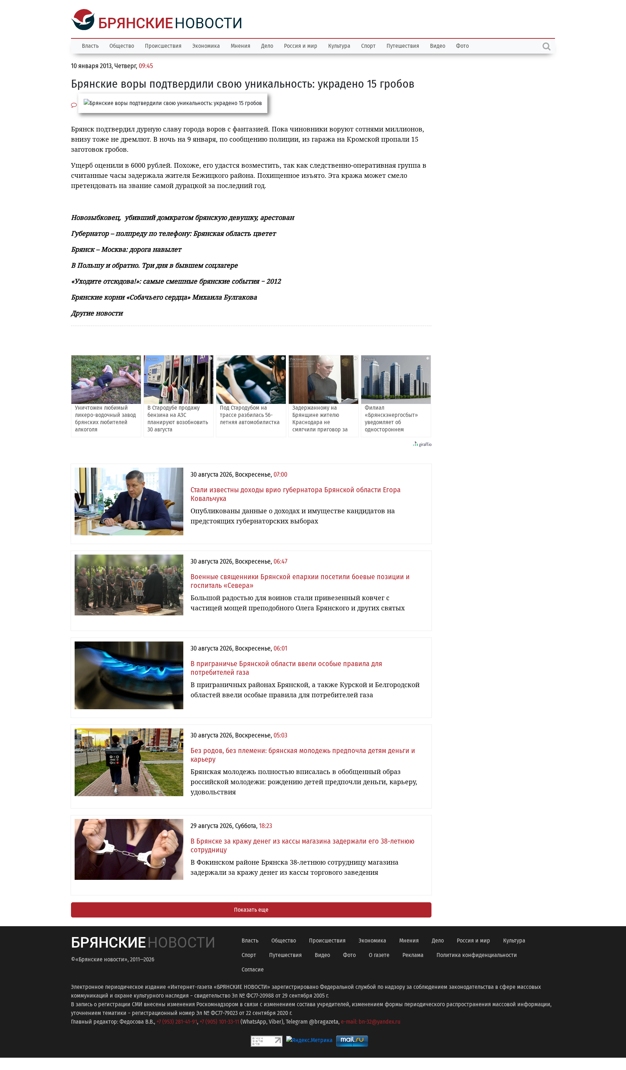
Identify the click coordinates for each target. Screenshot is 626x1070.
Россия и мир (300, 45)
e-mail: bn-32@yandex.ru (370, 1020)
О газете (379, 954)
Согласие (253, 968)
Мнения (240, 45)
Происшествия (163, 45)
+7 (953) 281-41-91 (176, 1020)
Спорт (368, 45)
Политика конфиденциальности (477, 954)
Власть (90, 45)
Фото (462, 45)
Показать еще (251, 909)
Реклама (412, 954)
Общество (121, 45)
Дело (267, 45)
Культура (339, 45)
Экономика (206, 45)
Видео (437, 45)
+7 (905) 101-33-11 (219, 1020)
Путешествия (403, 45)
